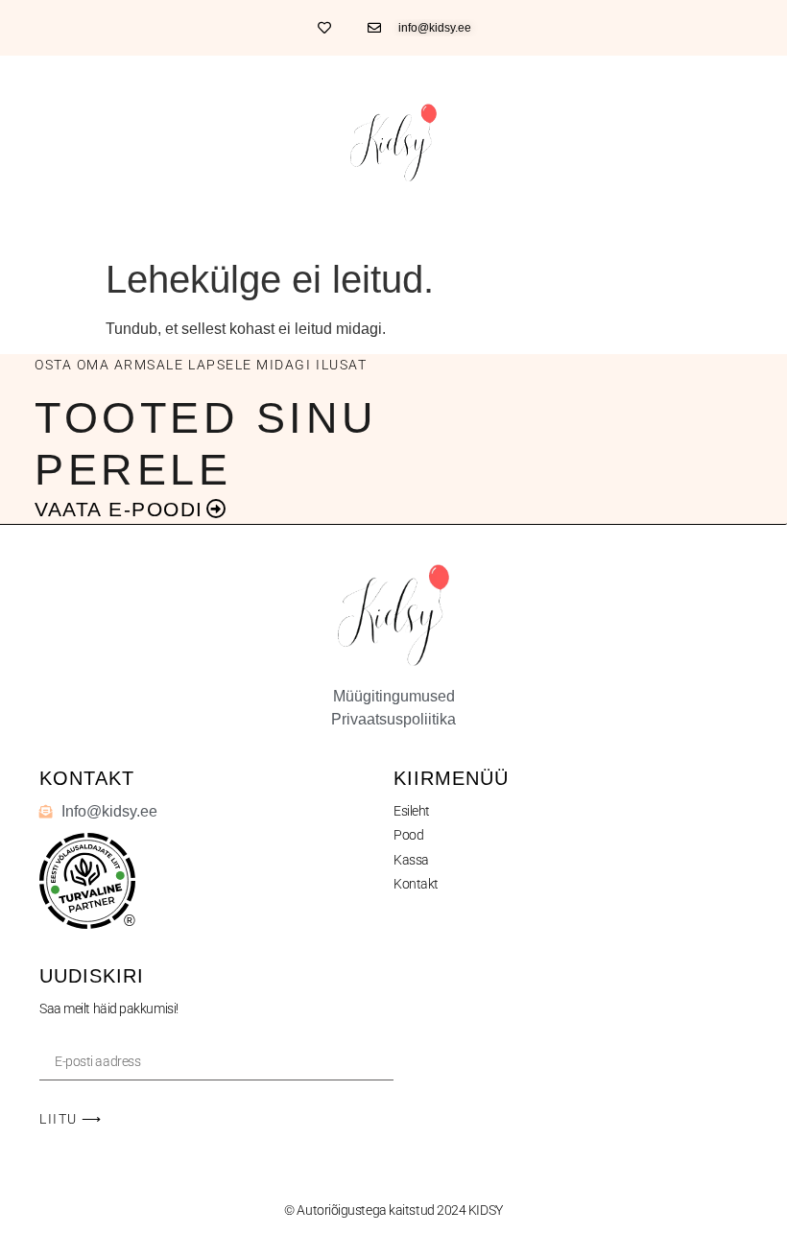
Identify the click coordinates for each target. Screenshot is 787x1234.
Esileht (412, 811)
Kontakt (416, 883)
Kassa (411, 859)
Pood (408, 834)
